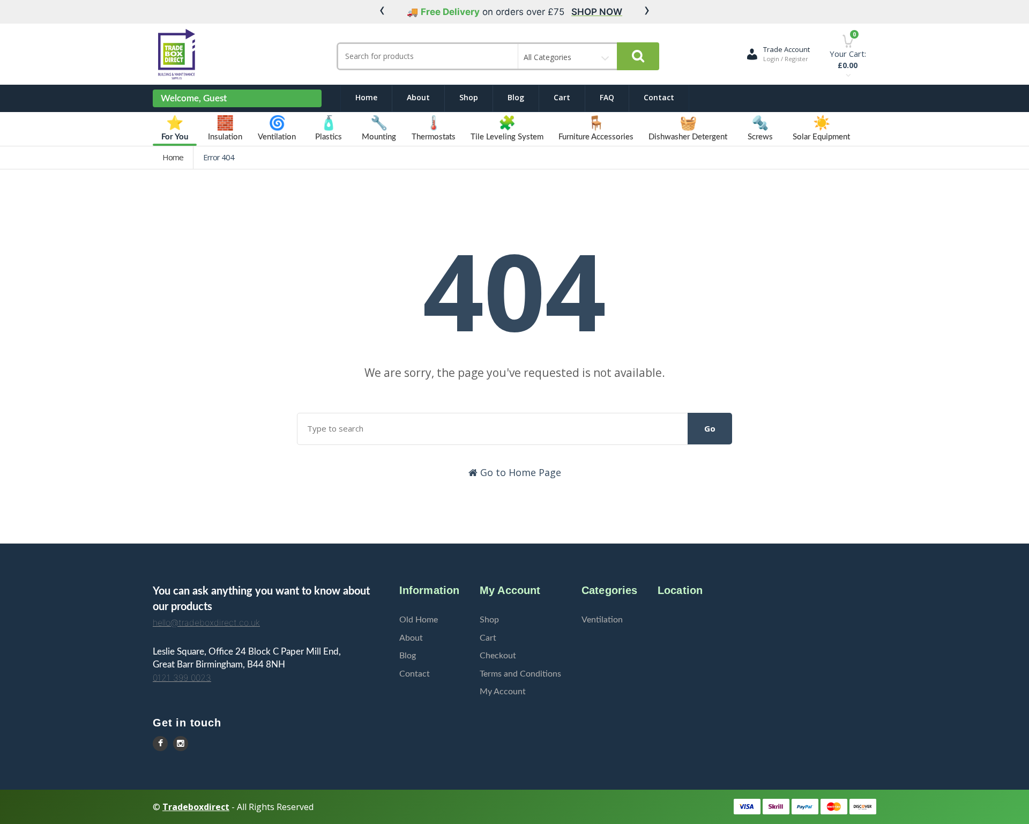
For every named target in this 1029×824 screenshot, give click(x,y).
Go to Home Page (519, 472)
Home (366, 97)
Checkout (498, 655)
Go (709, 428)
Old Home (418, 619)
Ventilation (602, 619)
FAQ (607, 97)
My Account (503, 691)
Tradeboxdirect (195, 807)
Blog (516, 97)
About (418, 97)
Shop (468, 97)
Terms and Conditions (520, 674)
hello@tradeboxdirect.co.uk (206, 622)
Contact (659, 97)
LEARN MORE (616, 11)
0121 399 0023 (182, 677)
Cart (562, 97)
